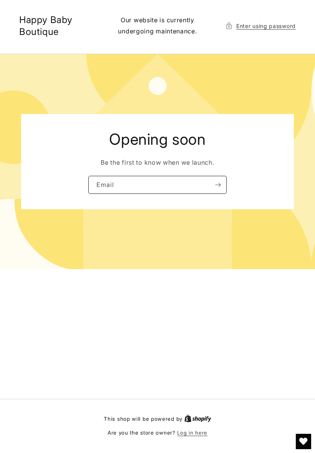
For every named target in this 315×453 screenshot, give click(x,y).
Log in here (192, 433)
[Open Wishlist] (303, 441)
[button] (260, 26)
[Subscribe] (217, 184)
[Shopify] (197, 419)
